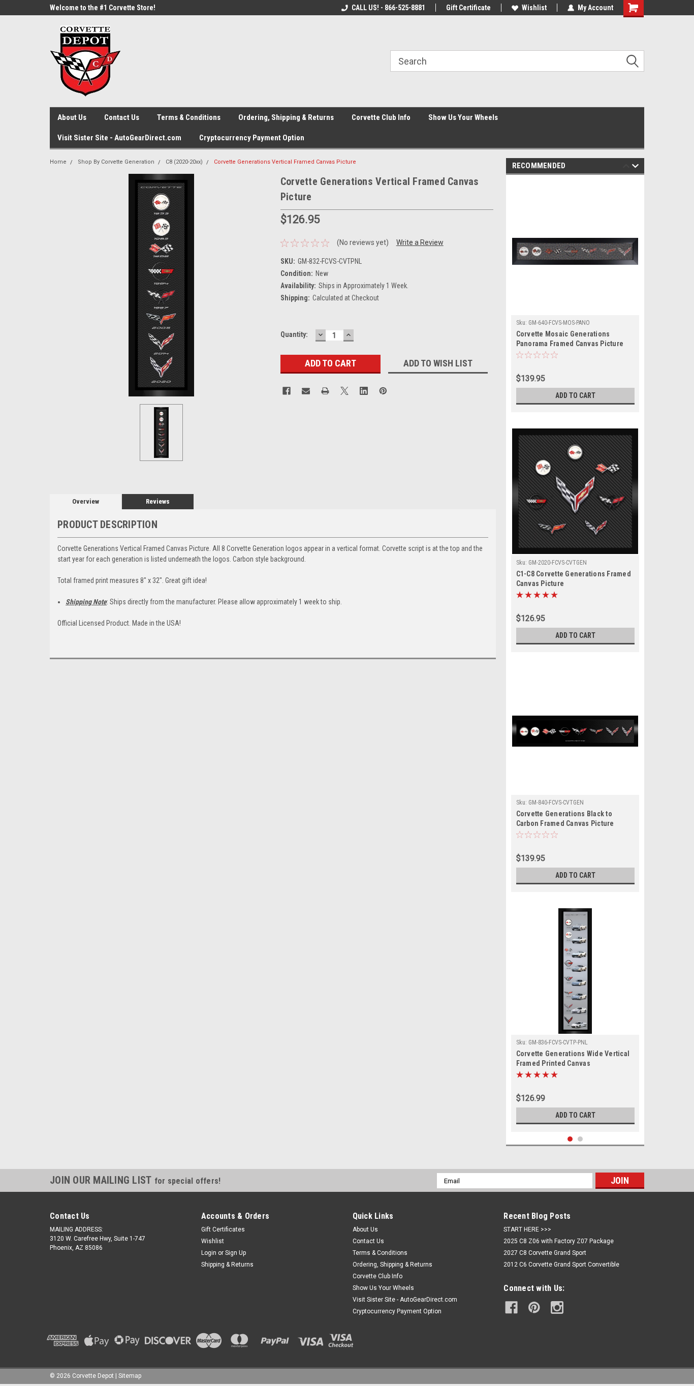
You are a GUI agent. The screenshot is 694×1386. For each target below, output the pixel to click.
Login (208, 1252)
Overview (85, 501)
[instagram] (557, 1307)
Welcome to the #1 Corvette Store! (102, 8)
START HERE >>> (527, 1229)
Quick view (575, 307)
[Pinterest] (383, 391)
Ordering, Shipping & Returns (286, 117)
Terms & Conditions (188, 117)
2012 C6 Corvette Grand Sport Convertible (561, 1264)
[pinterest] (534, 1307)
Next (635, 167)
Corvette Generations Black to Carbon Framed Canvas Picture (565, 818)
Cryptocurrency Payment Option (251, 137)
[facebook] (511, 1307)
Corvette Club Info (381, 117)
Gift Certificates (223, 1229)
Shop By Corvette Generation (116, 162)
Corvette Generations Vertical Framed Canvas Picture (285, 162)
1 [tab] (570, 1139)
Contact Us (121, 117)
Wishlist (534, 8)
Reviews (158, 501)
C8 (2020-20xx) (184, 162)
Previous (626, 167)
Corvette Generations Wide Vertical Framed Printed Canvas (573, 1058)
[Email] (306, 391)
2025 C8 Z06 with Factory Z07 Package (558, 1241)
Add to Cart (575, 395)
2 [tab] (580, 1139)
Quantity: (294, 334)
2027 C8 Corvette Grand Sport (544, 1252)
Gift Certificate (468, 8)
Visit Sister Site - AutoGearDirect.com (119, 137)
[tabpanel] (575, 296)
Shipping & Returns (227, 1264)
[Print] (325, 391)
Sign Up (235, 1252)
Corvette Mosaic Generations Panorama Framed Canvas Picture (570, 339)
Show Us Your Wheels (463, 117)
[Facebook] (286, 391)
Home (58, 162)
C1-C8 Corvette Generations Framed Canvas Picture (573, 579)
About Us (71, 117)
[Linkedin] (364, 391)
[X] (344, 391)
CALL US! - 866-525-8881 (388, 8)
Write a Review (420, 242)
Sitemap (129, 1375)
